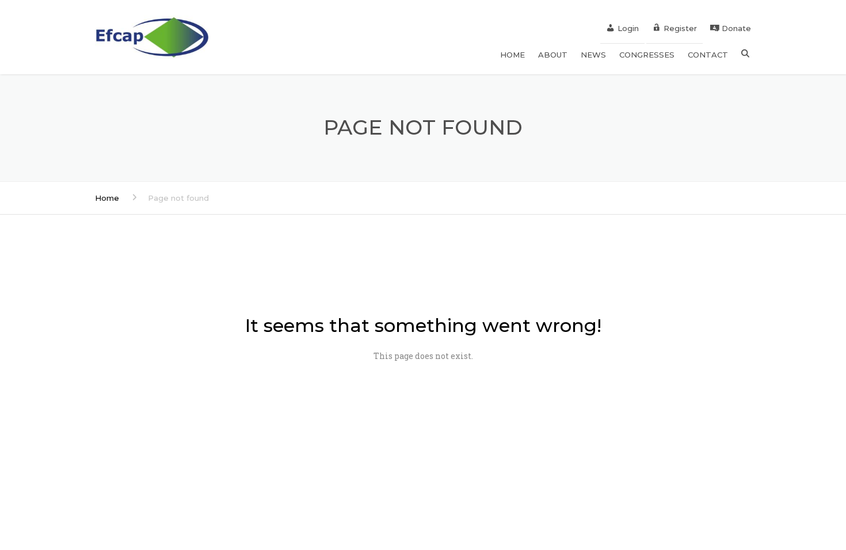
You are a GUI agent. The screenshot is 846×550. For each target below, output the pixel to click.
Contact (708, 54)
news (593, 54)
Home (107, 198)
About (552, 54)
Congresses (646, 54)
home (512, 54)
